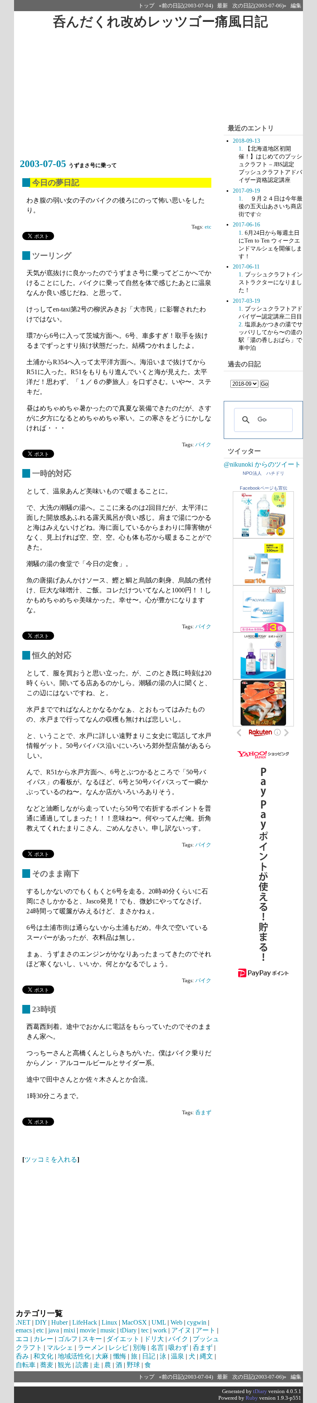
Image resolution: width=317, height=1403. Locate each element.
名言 (157, 1347)
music (108, 1330)
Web (176, 1322)
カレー (43, 1338)
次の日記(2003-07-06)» (259, 6)
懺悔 (119, 1356)
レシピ (118, 1347)
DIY (41, 1322)
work (160, 1330)
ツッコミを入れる (50, 1159)
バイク (203, 445)
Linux (109, 1322)
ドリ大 (154, 1338)
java (53, 1330)
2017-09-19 (246, 190)
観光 (64, 1364)
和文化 (43, 1356)
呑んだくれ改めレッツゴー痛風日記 (160, 21)
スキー (92, 1338)
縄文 (206, 1356)
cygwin (196, 1322)
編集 (296, 6)
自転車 (25, 1364)
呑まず (203, 1112)
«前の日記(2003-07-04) (186, 6)
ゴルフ (68, 1338)
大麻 (102, 1356)
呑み (22, 1356)
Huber (59, 1322)
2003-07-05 (43, 163)
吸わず (178, 1347)
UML (158, 1322)
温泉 (177, 1356)
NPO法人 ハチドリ (263, 473)
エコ (22, 1338)
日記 (148, 1356)
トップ (146, 6)
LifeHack (84, 1322)
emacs (24, 1330)
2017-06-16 (246, 224)
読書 (82, 1364)
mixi (69, 1330)
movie (88, 1330)
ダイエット (123, 1338)
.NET (23, 1322)
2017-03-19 (246, 300)
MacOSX (134, 1322)
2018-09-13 (246, 140)
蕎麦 (46, 1364)
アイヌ (181, 1330)
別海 (139, 1347)
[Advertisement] (119, 98)
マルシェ (60, 1347)
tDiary (128, 1330)
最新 (222, 6)
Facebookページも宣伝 (263, 488)
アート (205, 1330)
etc (208, 227)
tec (145, 1330)
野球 (133, 1364)
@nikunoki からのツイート (262, 464)
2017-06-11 (246, 266)
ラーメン (91, 1347)
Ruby (252, 1398)
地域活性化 (74, 1356)
